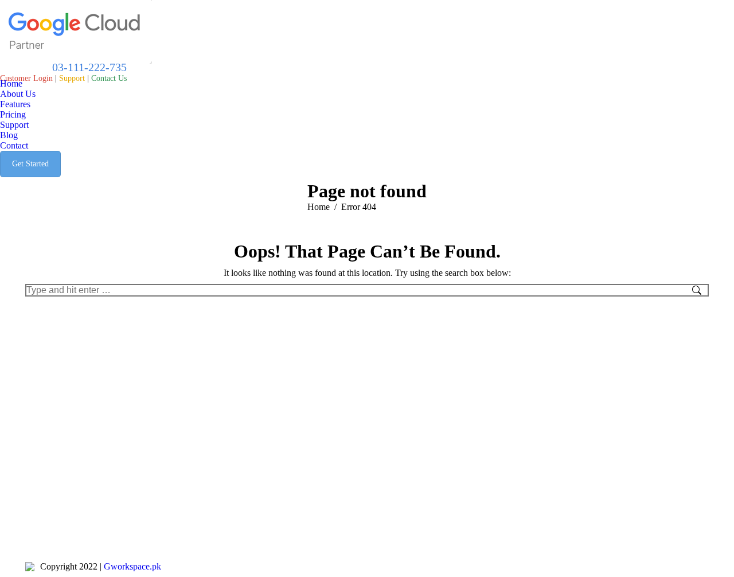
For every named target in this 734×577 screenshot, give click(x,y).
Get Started (30, 163)
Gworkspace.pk (132, 566)
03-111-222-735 (88, 67)
